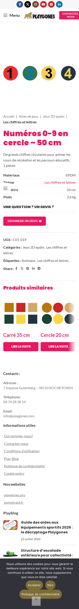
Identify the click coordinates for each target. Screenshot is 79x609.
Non (50, 585)
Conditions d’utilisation (22, 451)
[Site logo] (39, 15)
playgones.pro (14, 495)
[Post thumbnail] (10, 530)
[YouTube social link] (43, 4)
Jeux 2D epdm (53, 116)
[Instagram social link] (35, 4)
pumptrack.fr (13, 502)
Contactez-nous (16, 443)
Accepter (34, 585)
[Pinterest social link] (51, 4)
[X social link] (27, 4)
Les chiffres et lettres (20, 122)
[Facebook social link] (19, 4)
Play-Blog (11, 458)
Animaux (28, 260)
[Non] (36, 601)
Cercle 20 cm (55, 335)
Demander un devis (23, 221)
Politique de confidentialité (24, 466)
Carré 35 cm (16, 335)
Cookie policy (14, 473)
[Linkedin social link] (59, 4)
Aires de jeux (28, 116)
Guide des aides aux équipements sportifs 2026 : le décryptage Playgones (47, 527)
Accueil (8, 116)
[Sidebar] (5, 188)
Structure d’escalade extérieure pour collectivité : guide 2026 (47, 555)
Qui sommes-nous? (18, 436)
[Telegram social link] (39, 268)
